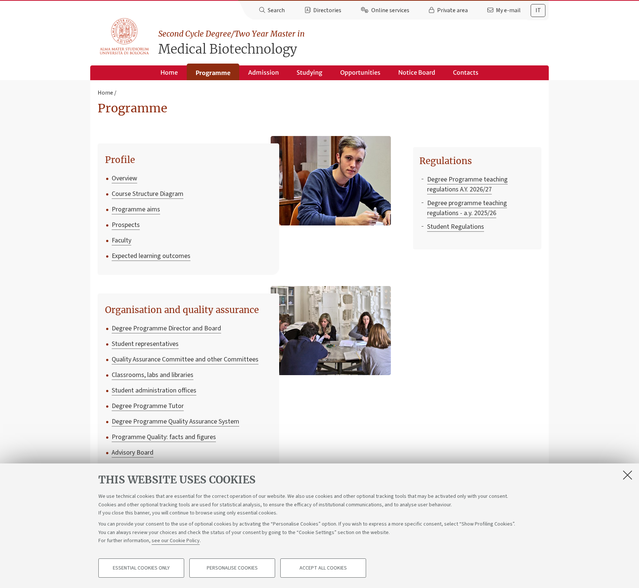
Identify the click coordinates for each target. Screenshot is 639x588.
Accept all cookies (323, 568)
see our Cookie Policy (176, 540)
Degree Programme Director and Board (166, 328)
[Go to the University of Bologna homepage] (124, 37)
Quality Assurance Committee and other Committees (185, 359)
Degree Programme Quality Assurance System (175, 421)
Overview (124, 178)
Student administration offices (154, 390)
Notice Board (416, 72)
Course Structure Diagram (147, 193)
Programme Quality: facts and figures (164, 437)
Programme (213, 73)
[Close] (627, 475)
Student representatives (145, 344)
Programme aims (136, 209)
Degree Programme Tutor (148, 406)
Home (169, 72)
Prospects (126, 225)
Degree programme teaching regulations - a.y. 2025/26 (467, 208)
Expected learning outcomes (151, 256)
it (538, 10)
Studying (309, 72)
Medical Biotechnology (231, 43)
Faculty (121, 240)
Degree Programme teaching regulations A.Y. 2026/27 (467, 184)
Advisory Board (132, 452)
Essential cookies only (141, 568)
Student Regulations (455, 226)
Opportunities (360, 72)
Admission (263, 72)
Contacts (466, 72)
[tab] (538, 10)
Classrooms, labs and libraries (152, 375)
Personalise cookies (232, 568)
